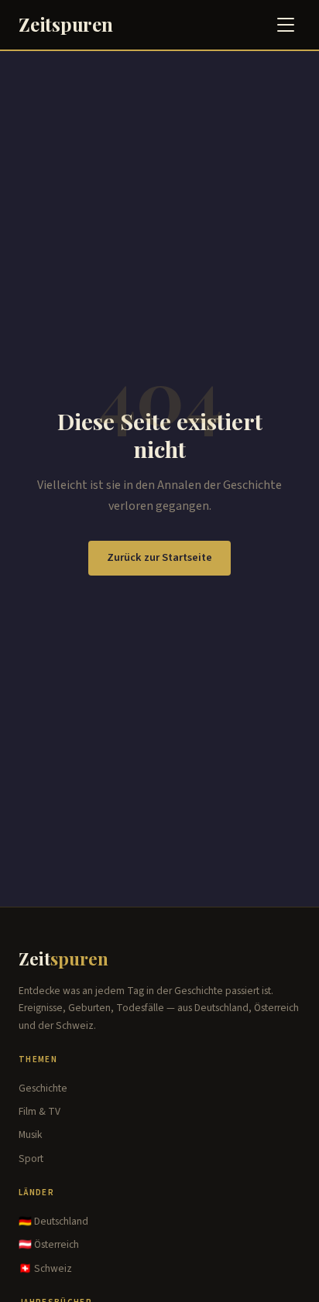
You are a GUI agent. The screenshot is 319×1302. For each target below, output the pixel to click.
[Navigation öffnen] (285, 25)
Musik (30, 1134)
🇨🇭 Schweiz (45, 1268)
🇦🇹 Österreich (49, 1244)
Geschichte (43, 1088)
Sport (31, 1158)
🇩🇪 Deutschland (53, 1221)
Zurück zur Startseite (159, 557)
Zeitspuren (66, 24)
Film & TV (39, 1111)
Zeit (63, 958)
